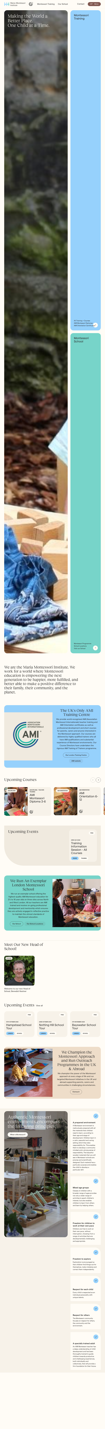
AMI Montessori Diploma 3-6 (16, 788)
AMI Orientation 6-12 (63, 788)
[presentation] (93, 780)
